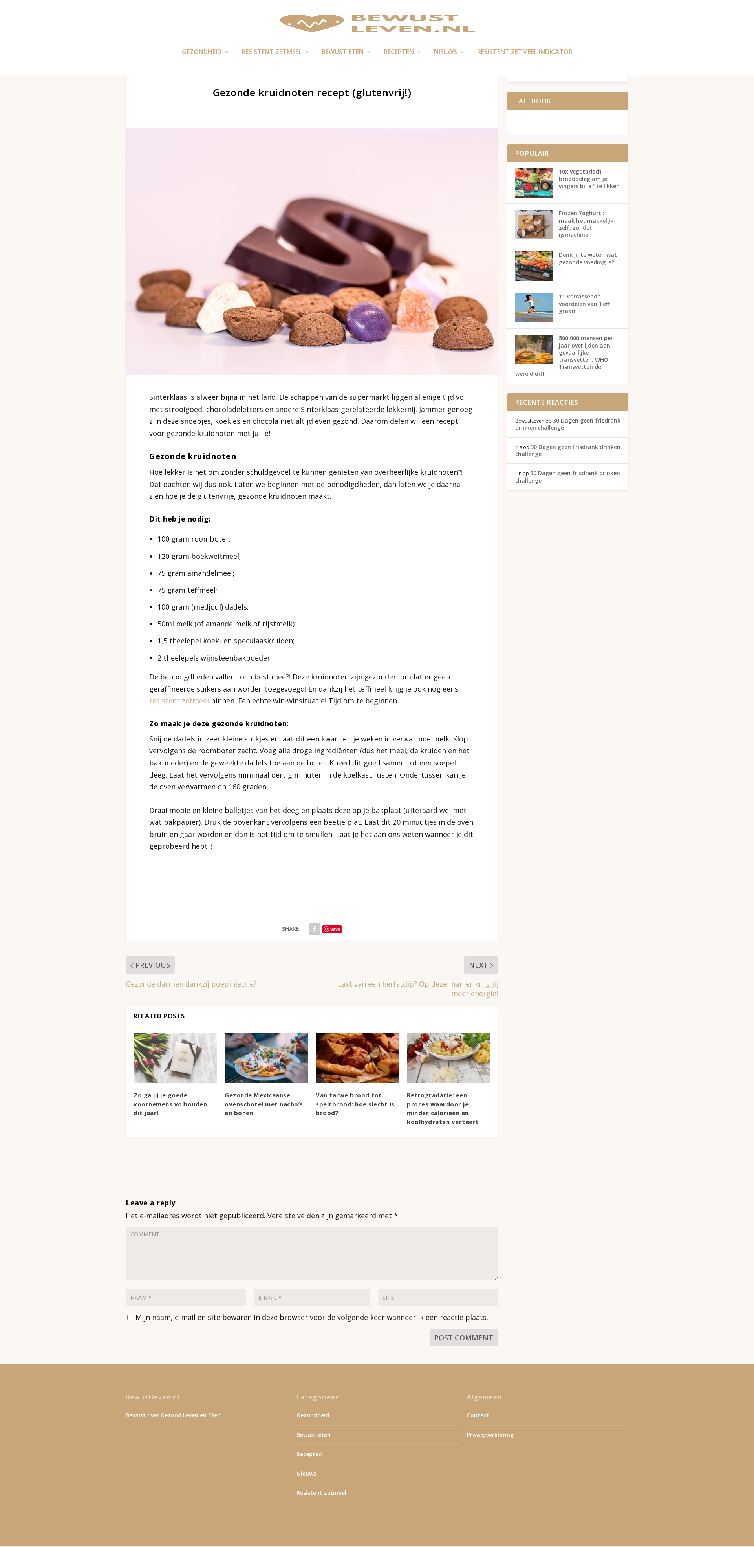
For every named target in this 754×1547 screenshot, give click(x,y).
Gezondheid (201, 52)
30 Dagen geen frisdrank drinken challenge (567, 424)
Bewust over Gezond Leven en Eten (173, 1415)
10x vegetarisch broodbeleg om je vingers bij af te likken (589, 178)
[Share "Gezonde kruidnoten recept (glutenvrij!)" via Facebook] (314, 929)
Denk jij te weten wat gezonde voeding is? (588, 258)
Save (335, 929)
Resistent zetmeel (272, 52)
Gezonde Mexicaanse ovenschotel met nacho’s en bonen (264, 1104)
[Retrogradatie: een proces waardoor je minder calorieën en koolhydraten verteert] (448, 1058)
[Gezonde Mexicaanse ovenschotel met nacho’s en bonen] (266, 1058)
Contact (478, 1415)
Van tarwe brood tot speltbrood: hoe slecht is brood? (355, 1104)
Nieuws (445, 52)
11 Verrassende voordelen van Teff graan (584, 303)
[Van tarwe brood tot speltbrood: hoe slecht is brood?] (357, 1058)
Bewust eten (343, 52)
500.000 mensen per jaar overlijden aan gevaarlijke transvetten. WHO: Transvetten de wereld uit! (564, 355)
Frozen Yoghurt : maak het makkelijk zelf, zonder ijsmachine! (586, 223)
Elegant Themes (180, 1536)
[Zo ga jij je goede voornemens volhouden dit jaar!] (175, 1058)
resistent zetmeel (180, 700)
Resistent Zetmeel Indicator (525, 52)
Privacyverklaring (490, 1435)
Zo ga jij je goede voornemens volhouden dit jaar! (170, 1104)
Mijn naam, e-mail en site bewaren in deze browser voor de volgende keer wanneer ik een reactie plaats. (311, 1317)
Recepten (399, 52)
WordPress (253, 1536)
